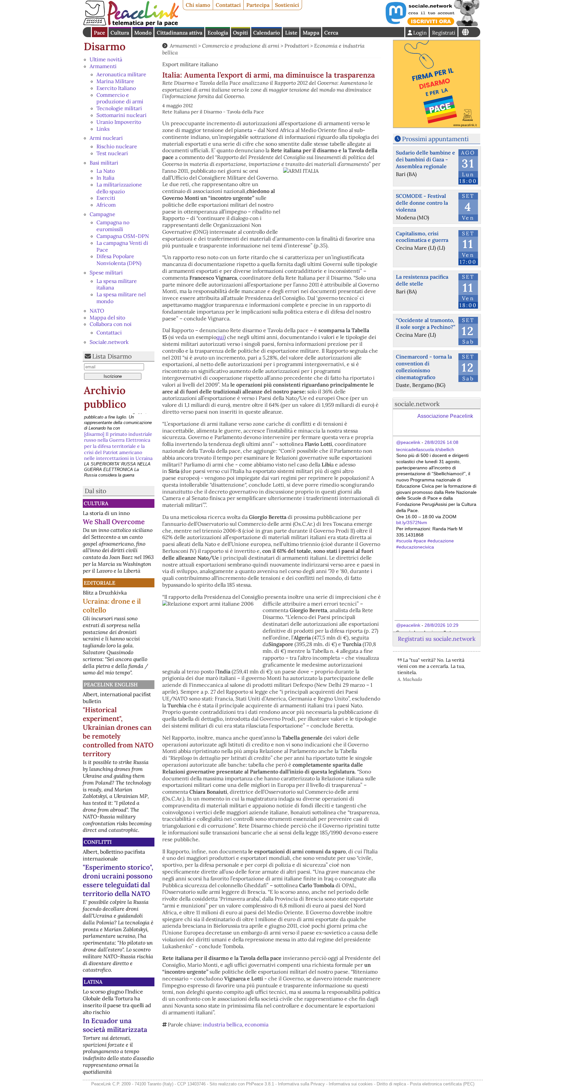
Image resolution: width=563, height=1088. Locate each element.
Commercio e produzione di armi (119, 98)
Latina (93, 981)
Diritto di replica (391, 1083)
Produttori (296, 45)
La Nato (105, 171)
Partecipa (257, 5)
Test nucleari (112, 153)
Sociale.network (109, 342)
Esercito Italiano (116, 88)
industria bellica (222, 1024)
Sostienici (287, 5)
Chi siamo (198, 5)
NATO (97, 310)
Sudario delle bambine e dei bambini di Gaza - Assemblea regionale (425, 159)
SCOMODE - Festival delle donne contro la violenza (422, 203)
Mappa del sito (107, 317)
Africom (106, 204)
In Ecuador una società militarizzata (115, 1025)
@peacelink (408, 442)
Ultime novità (106, 59)
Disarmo (104, 46)
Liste (291, 32)
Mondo (143, 32)
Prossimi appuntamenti (435, 139)
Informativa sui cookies (351, 1083)
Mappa (311, 32)
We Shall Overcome (114, 521)
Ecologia (218, 32)
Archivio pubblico (105, 397)
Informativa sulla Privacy (301, 1083)
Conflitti (98, 842)
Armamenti (103, 66)
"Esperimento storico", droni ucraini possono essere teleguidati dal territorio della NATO (118, 880)
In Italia (105, 177)
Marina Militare (115, 81)
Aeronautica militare (121, 74)
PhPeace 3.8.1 (260, 1083)
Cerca (331, 32)
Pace (99, 32)
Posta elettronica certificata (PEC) (442, 1083)
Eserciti (105, 198)
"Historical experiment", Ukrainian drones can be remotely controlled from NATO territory (118, 731)
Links (102, 128)
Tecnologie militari (119, 108)
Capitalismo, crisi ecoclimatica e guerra (422, 236)
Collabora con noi (111, 324)
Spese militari (106, 272)
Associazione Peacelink (445, 416)
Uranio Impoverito (118, 122)
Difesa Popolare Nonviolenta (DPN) (118, 259)
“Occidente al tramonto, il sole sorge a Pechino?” (425, 323)
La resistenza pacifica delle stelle (422, 280)
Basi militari (104, 162)
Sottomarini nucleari (121, 115)
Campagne (102, 214)
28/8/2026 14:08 (441, 442)
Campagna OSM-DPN (122, 236)
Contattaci (228, 5)
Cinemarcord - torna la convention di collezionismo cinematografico (424, 366)
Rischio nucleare (116, 146)
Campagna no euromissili (112, 225)
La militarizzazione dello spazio (119, 188)
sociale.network (417, 404)
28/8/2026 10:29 (441, 625)
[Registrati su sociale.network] (432, 24)
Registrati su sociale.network (436, 638)
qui (220, 337)
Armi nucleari (106, 138)
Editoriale (99, 583)
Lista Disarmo (112, 356)
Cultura (119, 32)
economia (256, 1024)
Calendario (266, 32)
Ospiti (240, 32)
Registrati (443, 32)
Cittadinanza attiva (179, 32)
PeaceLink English (111, 684)
